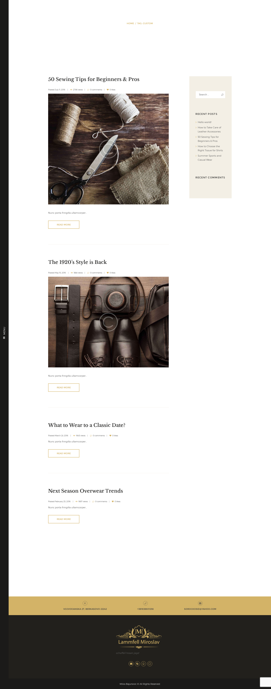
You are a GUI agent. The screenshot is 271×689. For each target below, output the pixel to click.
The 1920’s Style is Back (77, 262)
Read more (64, 224)
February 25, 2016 (62, 501)
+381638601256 (145, 609)
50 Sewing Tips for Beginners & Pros (93, 79)
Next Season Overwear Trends (85, 491)
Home (130, 23)
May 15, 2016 (60, 273)
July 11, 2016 (60, 89)
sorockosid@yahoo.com (200, 609)
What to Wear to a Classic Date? (86, 425)
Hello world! (204, 122)
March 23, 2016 (61, 435)
